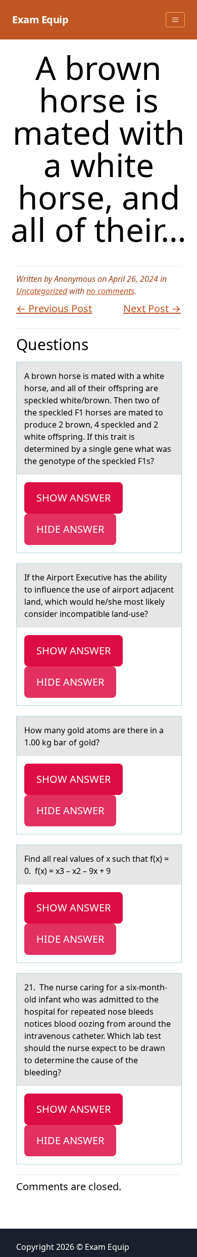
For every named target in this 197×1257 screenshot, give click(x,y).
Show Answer (73, 498)
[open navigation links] (175, 19)
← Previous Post (54, 308)
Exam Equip (40, 19)
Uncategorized (41, 291)
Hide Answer (70, 529)
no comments (110, 291)
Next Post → (152, 308)
